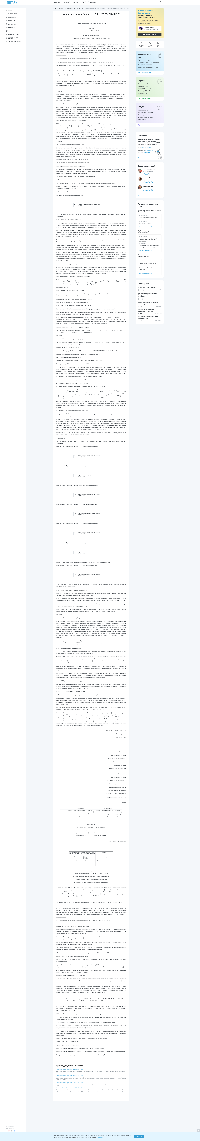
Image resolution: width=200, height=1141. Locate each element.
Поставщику (92, 2)
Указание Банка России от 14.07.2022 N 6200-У (70, 1082)
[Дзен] (12, 1131)
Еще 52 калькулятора (144, 72)
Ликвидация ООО (143, 93)
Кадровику (76, 2)
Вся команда (142, 196)
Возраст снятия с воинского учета (148, 67)
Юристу (66, 2)
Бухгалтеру (57, 2)
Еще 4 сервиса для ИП (144, 98)
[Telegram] (6, 1131)
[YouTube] (9, 1131)
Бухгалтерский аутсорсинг (145, 112)
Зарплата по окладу (144, 60)
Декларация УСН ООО (144, 88)
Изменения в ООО (143, 86)
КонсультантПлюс (143, 110)
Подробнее (100, 1137)
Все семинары (142, 158)
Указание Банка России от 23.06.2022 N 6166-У (70, 1075)
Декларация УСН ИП (144, 91)
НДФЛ (139, 57)
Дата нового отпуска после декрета (148, 62)
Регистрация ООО (143, 84)
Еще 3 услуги (142, 125)
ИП (84, 2)
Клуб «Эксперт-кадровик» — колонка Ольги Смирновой (149, 231)
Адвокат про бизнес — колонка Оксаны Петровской (149, 211)
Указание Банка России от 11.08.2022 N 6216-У (70, 1088)
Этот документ (144, 13)
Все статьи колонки (145, 227)
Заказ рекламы (142, 119)
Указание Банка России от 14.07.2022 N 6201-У (70, 1069)
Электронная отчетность (145, 117)
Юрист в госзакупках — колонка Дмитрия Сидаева (147, 255)
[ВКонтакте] (15, 1131)
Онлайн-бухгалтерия (144, 115)
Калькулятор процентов (145, 65)
